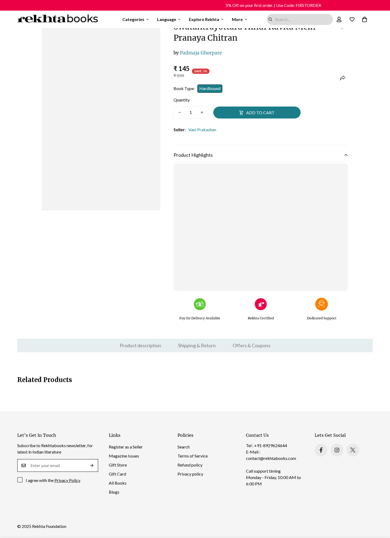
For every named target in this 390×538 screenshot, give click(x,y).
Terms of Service (192, 455)
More (237, 19)
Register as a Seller (126, 446)
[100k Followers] (337, 450)
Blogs (114, 491)
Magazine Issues (124, 455)
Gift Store (118, 464)
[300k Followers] (321, 450)
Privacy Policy (67, 480)
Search (183, 446)
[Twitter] (352, 450)
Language (166, 19)
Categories (133, 19)
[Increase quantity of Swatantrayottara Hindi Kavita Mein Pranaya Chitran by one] (202, 112)
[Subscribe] (92, 465)
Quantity (182, 99)
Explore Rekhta (204, 19)
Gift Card (117, 473)
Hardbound (209, 88)
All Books (118, 482)
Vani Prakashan (202, 129)
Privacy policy (190, 473)
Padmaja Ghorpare (198, 53)
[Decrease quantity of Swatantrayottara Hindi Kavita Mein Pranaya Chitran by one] (179, 112)
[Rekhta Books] (57, 19)
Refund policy (189, 464)
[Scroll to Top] (380, 509)
